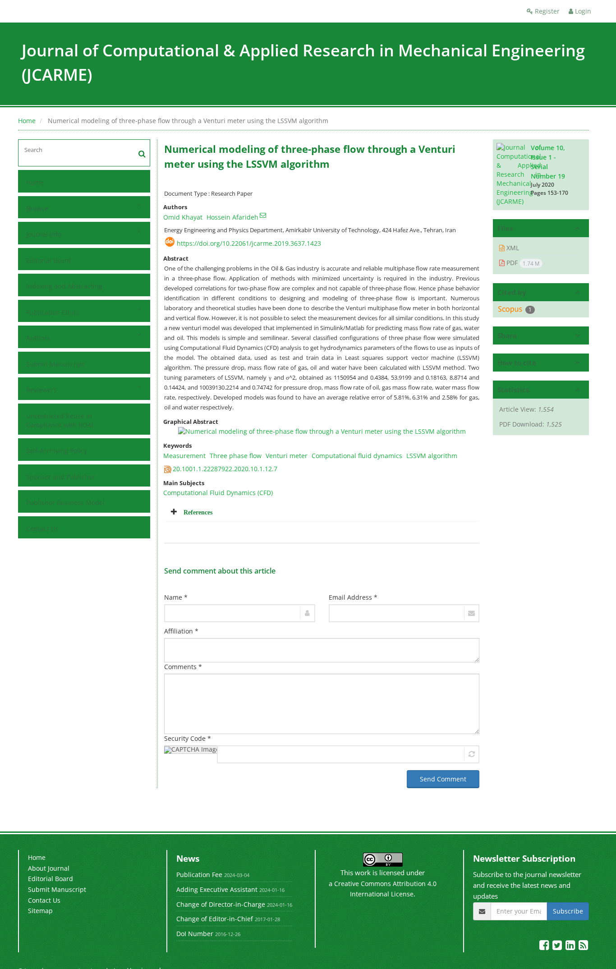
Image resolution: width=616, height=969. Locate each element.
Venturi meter (287, 455)
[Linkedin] (571, 946)
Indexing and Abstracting (64, 286)
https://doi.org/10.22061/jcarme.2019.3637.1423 (249, 243)
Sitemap (40, 910)
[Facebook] (545, 946)
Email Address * (353, 597)
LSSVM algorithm (431, 455)
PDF (522, 262)
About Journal (48, 868)
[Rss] (583, 946)
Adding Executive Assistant (216, 889)
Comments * (183, 666)
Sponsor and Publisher (60, 477)
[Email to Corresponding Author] (263, 215)
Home (27, 120)
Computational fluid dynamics (357, 455)
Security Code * (187, 738)
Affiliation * (181, 631)
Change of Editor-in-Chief (214, 918)
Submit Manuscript (55, 364)
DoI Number (194, 933)
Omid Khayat (182, 217)
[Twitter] (558, 946)
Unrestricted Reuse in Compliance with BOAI (59, 420)
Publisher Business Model (65, 502)
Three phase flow (236, 455)
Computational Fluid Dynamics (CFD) (218, 492)
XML (512, 247)
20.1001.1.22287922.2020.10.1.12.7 (225, 468)
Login (582, 11)
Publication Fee (199, 874)
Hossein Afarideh (232, 217)
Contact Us (42, 528)
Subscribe (568, 911)
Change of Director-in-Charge (220, 904)
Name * (176, 597)
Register (546, 11)
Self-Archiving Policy (56, 450)
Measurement (184, 455)
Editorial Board (48, 260)
